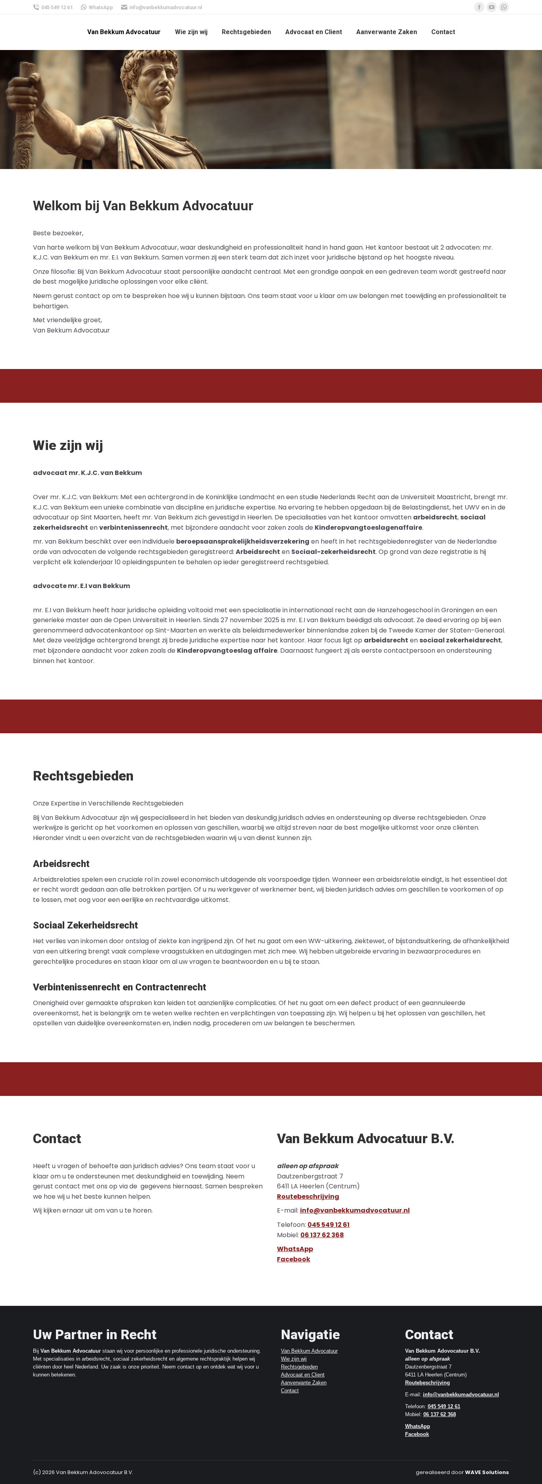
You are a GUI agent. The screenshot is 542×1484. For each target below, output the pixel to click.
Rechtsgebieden (299, 1367)
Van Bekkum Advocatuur (309, 1351)
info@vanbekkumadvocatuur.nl (165, 7)
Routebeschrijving (308, 1196)
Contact (290, 1391)
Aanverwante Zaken (304, 1383)
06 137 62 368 (322, 1235)
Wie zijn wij (294, 1359)
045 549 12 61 (57, 7)
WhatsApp (101, 7)
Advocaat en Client (303, 1375)
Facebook (293, 1259)
